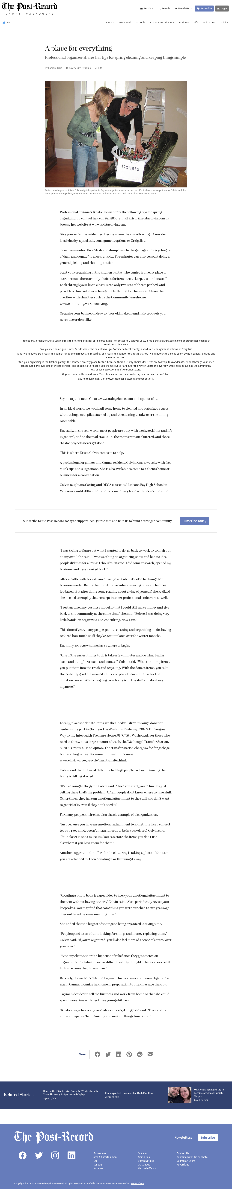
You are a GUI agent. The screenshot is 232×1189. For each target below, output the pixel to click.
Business (184, 22)
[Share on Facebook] (97, 1054)
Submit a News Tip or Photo (192, 1157)
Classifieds (144, 1164)
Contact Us (183, 1153)
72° (8, 22)
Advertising (183, 1164)
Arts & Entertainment (162, 22)
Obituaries (209, 22)
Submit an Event (186, 1160)
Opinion (224, 22)
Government (100, 1153)
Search (166, 8)
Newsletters (185, 8)
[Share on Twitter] (108, 1054)
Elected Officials (147, 1168)
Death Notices (146, 1160)
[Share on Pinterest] (129, 1054)
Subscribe (206, 8)
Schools (140, 22)
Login (224, 8)
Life (196, 22)
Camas (110, 22)
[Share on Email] (150, 1054)
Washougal (125, 22)
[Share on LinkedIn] (118, 1054)
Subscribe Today (194, 521)
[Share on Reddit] (140, 1054)
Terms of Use (137, 1183)
